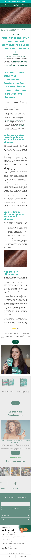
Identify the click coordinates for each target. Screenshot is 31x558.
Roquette (21, 125)
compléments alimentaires (20, 61)
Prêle (17, 125)
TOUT (2, 26)
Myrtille (7, 127)
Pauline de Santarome (20, 56)
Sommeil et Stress (11, 26)
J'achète (15, 341)
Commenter (15, 403)
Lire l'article (15, 453)
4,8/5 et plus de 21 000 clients (15, 1)
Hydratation (22, 26)
